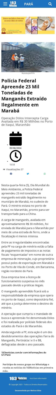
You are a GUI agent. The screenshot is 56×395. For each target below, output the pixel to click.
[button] (50, 4)
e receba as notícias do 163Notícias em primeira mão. (28, 367)
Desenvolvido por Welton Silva (28, 390)
